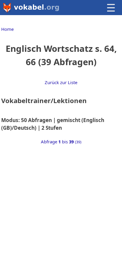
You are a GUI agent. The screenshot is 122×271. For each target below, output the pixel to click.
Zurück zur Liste (61, 82)
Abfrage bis (61, 142)
